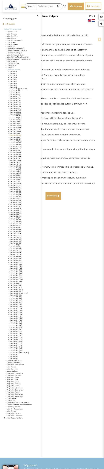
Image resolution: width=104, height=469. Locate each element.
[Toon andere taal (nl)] (93, 20)
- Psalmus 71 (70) (14, 206)
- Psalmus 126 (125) (15, 312)
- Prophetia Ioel (11, 379)
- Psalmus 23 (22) (14, 114)
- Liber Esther (11, 65)
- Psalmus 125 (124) (15, 310)
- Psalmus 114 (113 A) (15, 289)
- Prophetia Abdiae (12, 384)
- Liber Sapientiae (12, 407)
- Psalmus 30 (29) (14, 127)
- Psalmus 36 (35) (14, 139)
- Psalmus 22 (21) (14, 112)
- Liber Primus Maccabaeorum (17, 403)
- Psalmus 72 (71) (14, 208)
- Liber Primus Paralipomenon (17, 57)
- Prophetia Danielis (13, 375)
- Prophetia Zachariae (14, 394)
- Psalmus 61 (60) (14, 187)
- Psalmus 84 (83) (14, 231)
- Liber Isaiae (10, 367)
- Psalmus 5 (12, 79)
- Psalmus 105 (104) (15, 272)
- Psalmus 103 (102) (15, 268)
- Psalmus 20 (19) (14, 108)
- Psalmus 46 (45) (14, 158)
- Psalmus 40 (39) (14, 147)
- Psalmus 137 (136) (15, 333)
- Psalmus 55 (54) (14, 175)
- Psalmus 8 (12, 85)
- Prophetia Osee (12, 377)
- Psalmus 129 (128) (15, 318)
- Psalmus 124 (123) (15, 308)
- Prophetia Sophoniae (14, 390)
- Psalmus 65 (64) (14, 195)
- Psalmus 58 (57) (14, 181)
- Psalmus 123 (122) (15, 307)
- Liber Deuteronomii (13, 40)
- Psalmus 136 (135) (15, 332)
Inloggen (95, 6)
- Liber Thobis (11, 398)
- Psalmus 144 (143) (15, 347)
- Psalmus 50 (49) (14, 166)
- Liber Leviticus (11, 36)
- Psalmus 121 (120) (15, 303)
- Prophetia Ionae (12, 386)
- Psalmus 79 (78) (14, 222)
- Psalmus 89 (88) (15, 241)
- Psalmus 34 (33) (14, 135)
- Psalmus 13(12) (14, 95)
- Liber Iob (9, 67)
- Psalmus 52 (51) (14, 170)
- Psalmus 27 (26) (14, 122)
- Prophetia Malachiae (14, 396)
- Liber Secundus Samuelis (16, 51)
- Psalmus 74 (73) (14, 212)
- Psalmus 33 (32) (14, 133)
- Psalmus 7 (12, 83)
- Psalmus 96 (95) (14, 255)
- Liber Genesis (11, 32)
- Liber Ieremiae (11, 369)
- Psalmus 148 (13, 355)
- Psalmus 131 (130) (15, 322)
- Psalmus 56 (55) (14, 177)
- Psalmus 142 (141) (15, 343)
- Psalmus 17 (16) (14, 102)
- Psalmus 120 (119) (15, 301)
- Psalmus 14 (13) (14, 97)
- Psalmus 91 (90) (14, 245)
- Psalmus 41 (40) (14, 149)
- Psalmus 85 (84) (14, 233)
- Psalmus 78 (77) (14, 220)
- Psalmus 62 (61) (14, 189)
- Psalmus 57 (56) (14, 179)
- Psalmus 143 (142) (15, 345)
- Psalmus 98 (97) (14, 258)
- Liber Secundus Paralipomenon (18, 59)
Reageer (78, 6)
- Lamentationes (11, 371)
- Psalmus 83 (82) (14, 229)
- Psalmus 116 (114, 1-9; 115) (18, 293)
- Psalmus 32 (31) (14, 131)
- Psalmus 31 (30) (14, 129)
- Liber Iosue (10, 42)
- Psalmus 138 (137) (15, 335)
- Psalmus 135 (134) (15, 330)
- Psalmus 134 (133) (15, 328)
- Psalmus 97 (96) (14, 256)
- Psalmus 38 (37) (14, 143)
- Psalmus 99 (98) (15, 260)
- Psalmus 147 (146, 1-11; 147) (18, 353)
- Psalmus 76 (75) (14, 216)
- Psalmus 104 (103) (15, 270)
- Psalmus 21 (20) (14, 110)
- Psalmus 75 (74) (14, 214)
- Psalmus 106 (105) (15, 274)
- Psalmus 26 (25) (14, 120)
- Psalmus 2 (12, 73)
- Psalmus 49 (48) (15, 164)
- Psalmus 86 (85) (14, 235)
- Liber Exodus (11, 34)
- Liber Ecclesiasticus (14, 409)
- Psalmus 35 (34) (14, 137)
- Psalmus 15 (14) (14, 99)
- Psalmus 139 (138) (15, 337)
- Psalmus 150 (13, 358)
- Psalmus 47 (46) (14, 160)
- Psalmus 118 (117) (15, 297)
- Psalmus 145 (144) (15, 349)
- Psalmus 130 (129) (15, 320)
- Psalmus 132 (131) (15, 324)
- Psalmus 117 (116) (15, 295)
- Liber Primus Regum (13, 53)
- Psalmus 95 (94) (14, 252)
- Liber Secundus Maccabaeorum (18, 405)
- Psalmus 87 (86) (14, 237)
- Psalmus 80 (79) (14, 224)
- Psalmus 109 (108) (15, 279)
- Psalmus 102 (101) (15, 266)
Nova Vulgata (50, 16)
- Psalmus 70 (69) (14, 204)
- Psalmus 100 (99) (15, 262)
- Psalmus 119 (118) (15, 299)
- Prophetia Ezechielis (14, 373)
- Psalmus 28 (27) (14, 123)
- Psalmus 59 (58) (14, 183)
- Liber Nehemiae (12, 63)
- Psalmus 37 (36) (14, 141)
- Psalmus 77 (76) (14, 218)
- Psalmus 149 (13, 356)
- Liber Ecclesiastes (13, 363)
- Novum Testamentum (13, 418)
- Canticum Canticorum (14, 365)
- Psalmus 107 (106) (15, 276)
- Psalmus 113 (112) (15, 287)
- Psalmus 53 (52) (14, 172)
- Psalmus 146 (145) (15, 351)
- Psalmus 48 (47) (14, 162)
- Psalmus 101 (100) (15, 264)
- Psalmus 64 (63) (14, 193)
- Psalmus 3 (12, 75)
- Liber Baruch (11, 411)
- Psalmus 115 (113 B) (15, 291)
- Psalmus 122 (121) (15, 304)
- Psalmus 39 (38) (14, 145)
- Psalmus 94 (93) (14, 251)
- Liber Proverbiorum (13, 361)
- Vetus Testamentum (12, 29)
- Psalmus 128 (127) (15, 316)
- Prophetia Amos (12, 382)
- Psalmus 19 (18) (14, 106)
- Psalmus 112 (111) (14, 285)
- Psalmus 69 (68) (15, 203)
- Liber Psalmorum (12, 70)
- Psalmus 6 (12, 81)
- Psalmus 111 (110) (14, 283)
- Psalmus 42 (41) (14, 151)
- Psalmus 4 (12, 77)
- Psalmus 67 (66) (14, 199)
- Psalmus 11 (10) (14, 91)
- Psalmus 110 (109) (15, 281)
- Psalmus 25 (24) (14, 118)
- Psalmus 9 (12, 87)
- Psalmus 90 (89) (15, 243)
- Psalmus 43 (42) (14, 152)
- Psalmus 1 (12, 71)
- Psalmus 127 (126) (15, 314)
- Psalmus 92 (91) (14, 247)
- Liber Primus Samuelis (14, 49)
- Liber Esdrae (11, 61)
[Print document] (93, 16)
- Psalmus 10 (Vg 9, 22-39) (17, 89)
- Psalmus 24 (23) (14, 116)
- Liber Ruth (10, 46)
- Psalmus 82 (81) (14, 227)
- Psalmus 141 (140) (15, 341)
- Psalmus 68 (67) (14, 201)
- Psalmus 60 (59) (14, 185)
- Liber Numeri (11, 38)
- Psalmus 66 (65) (14, 197)
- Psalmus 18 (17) (14, 104)
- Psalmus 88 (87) (14, 239)
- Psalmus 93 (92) (14, 249)
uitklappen (10, 24)
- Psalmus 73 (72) (14, 210)
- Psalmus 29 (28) (14, 125)
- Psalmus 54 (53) (14, 174)
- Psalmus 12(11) (14, 93)
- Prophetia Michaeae (13, 388)
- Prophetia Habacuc (13, 415)
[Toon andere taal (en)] (89, 20)
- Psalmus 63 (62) (14, 191)
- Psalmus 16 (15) (14, 100)
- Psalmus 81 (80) (14, 226)
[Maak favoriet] (90, 16)
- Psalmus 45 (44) (14, 156)
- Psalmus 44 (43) (14, 154)
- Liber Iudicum (11, 44)
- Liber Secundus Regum (15, 55)
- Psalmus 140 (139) (15, 339)
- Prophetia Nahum (12, 413)
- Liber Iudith (10, 400)
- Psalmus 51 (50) (14, 168)
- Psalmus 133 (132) (15, 326)
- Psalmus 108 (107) (15, 278)
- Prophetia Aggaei (12, 392)
